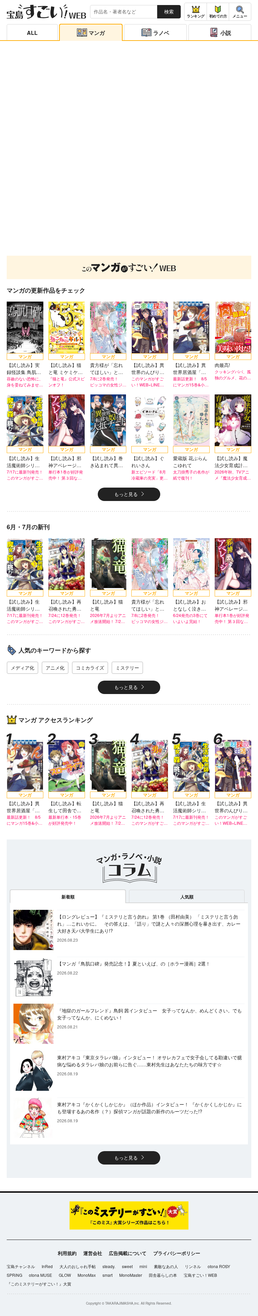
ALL (32, 33)
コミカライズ (90, 667)
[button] (116, 239)
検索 (169, 11)
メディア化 (22, 667)
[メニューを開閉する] (240, 11)
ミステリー (127, 667)
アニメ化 (55, 667)
